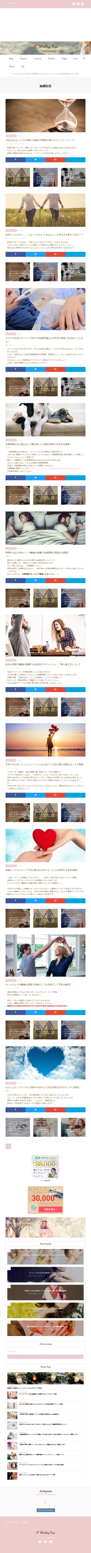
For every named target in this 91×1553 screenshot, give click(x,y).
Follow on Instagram (46, 1510)
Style (64, 58)
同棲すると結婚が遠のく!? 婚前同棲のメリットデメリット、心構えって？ (41, 1454)
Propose (23, 58)
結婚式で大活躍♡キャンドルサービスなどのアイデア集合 (24, 1388)
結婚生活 (8, 448)
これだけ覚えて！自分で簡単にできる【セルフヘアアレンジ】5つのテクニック (45, 1255)
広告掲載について (13, 3)
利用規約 (25, 1522)
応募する (45, 1231)
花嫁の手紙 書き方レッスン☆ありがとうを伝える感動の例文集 (45, 1326)
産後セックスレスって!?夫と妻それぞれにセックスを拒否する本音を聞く (42, 870)
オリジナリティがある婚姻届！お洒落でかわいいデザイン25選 (37, 1394)
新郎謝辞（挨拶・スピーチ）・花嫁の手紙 (45, 1329)
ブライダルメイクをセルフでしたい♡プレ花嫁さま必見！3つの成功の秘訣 (41, 1464)
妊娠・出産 (9, 143)
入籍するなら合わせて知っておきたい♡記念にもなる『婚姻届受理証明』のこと (43, 1424)
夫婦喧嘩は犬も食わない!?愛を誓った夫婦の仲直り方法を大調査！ (39, 444)
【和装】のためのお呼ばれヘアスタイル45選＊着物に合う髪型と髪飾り (45, 1291)
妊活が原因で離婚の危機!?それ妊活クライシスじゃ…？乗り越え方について (43, 664)
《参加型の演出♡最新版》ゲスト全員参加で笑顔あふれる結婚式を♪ (39, 1414)
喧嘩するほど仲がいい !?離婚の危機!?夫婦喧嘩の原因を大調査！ (56, 468)
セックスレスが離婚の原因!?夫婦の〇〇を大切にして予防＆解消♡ (39, 984)
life (23, 66)
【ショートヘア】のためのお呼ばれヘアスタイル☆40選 (45, 1273)
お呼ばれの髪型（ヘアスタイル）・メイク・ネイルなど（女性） (45, 1258)
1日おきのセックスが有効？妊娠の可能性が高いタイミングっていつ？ (41, 140)
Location (37, 58)
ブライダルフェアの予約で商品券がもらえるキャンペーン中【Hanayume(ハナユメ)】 (45, 74)
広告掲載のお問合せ (12, 1522)
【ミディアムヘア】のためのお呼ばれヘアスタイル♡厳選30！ (45, 1308)
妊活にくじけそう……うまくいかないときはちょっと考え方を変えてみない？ (44, 234)
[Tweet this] (36, 159)
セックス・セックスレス (19, 143)
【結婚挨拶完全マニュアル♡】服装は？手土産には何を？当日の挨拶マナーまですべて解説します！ (49, 1434)
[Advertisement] (45, 24)
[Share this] (16, 159)
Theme (12, 66)
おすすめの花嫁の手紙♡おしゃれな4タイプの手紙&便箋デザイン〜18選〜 (41, 1404)
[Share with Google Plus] (55, 159)
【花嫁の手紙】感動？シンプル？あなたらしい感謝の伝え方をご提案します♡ (42, 1444)
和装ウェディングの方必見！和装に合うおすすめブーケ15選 (37, 1475)
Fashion (51, 58)
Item (75, 58)
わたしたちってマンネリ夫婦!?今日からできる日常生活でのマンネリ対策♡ (43, 1087)
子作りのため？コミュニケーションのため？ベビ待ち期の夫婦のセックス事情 (44, 764)
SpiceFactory (49, 1538)
